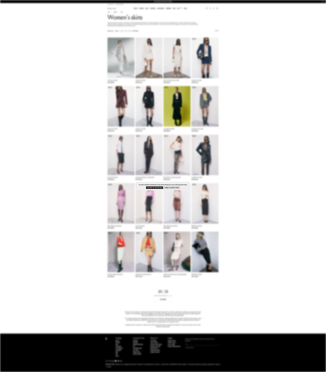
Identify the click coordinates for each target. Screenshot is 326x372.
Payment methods (138, 344)
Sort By (216, 30)
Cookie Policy (172, 340)
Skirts (121, 12)
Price (129, 31)
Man (174, 8)
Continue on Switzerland (154, 187)
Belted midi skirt (197, 226)
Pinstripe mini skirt (197, 129)
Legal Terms (171, 344)
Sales (185, 8)
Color (121, 31)
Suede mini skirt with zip (143, 274)
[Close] (322, 1)
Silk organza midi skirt (114, 226)
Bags (147, 8)
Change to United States (172, 187)
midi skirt (150, 313)
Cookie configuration (174, 346)
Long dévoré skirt (169, 129)
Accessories (160, 8)
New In (136, 8)
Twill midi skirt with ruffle (171, 80)
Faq (134, 346)
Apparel (141, 8)
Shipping (135, 340)
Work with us (154, 348)
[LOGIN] (210, 8)
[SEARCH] (207, 8)
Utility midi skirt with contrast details (175, 274)
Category (117, 31)
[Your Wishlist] (214, 8)
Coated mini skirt (197, 177)
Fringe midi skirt (112, 177)
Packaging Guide (155, 350)
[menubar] (160, 8)
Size (126, 31)
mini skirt (167, 313)
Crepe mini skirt (140, 80)
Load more (163, 299)
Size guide (136, 350)
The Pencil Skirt (112, 80)
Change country (155, 352)
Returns (135, 342)
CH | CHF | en (111, 4)
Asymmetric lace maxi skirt (172, 177)
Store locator (137, 354)
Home (108, 12)
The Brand (153, 340)
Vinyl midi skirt (140, 226)
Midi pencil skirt (197, 274)
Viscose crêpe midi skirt (115, 274)
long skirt (145, 318)
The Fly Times (154, 342)
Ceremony (168, 8)
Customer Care (137, 348)
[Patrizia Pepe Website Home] (111, 8)
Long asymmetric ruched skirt (144, 177)
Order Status (137, 352)
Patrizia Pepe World (156, 344)
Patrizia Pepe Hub (155, 346)
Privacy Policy (172, 342)
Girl (179, 8)
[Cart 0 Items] (217, 8)
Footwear (152, 8)
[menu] (160, 8)
